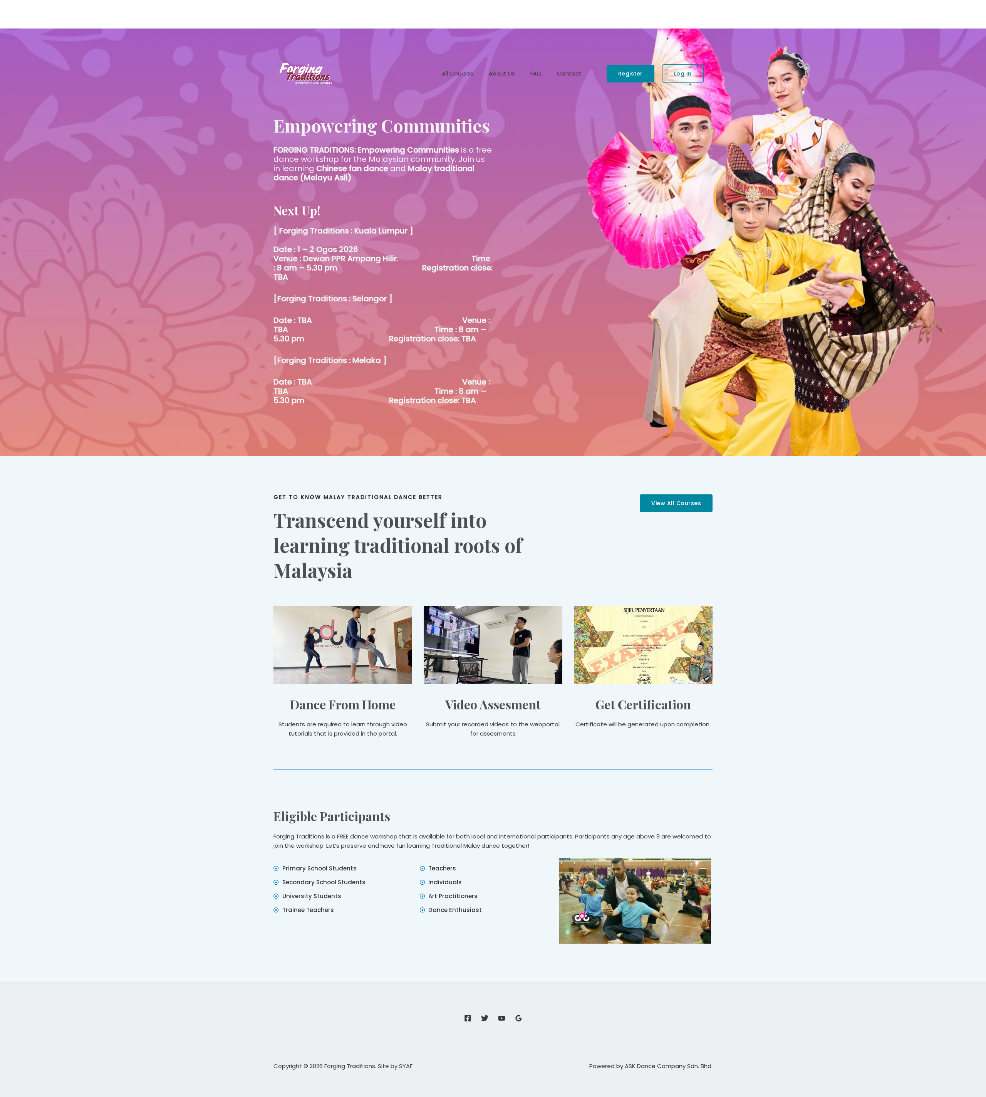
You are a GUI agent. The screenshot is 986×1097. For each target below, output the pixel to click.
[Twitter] (484, 1018)
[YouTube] (501, 1018)
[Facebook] (467, 1018)
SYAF (406, 1066)
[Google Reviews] (518, 1018)
